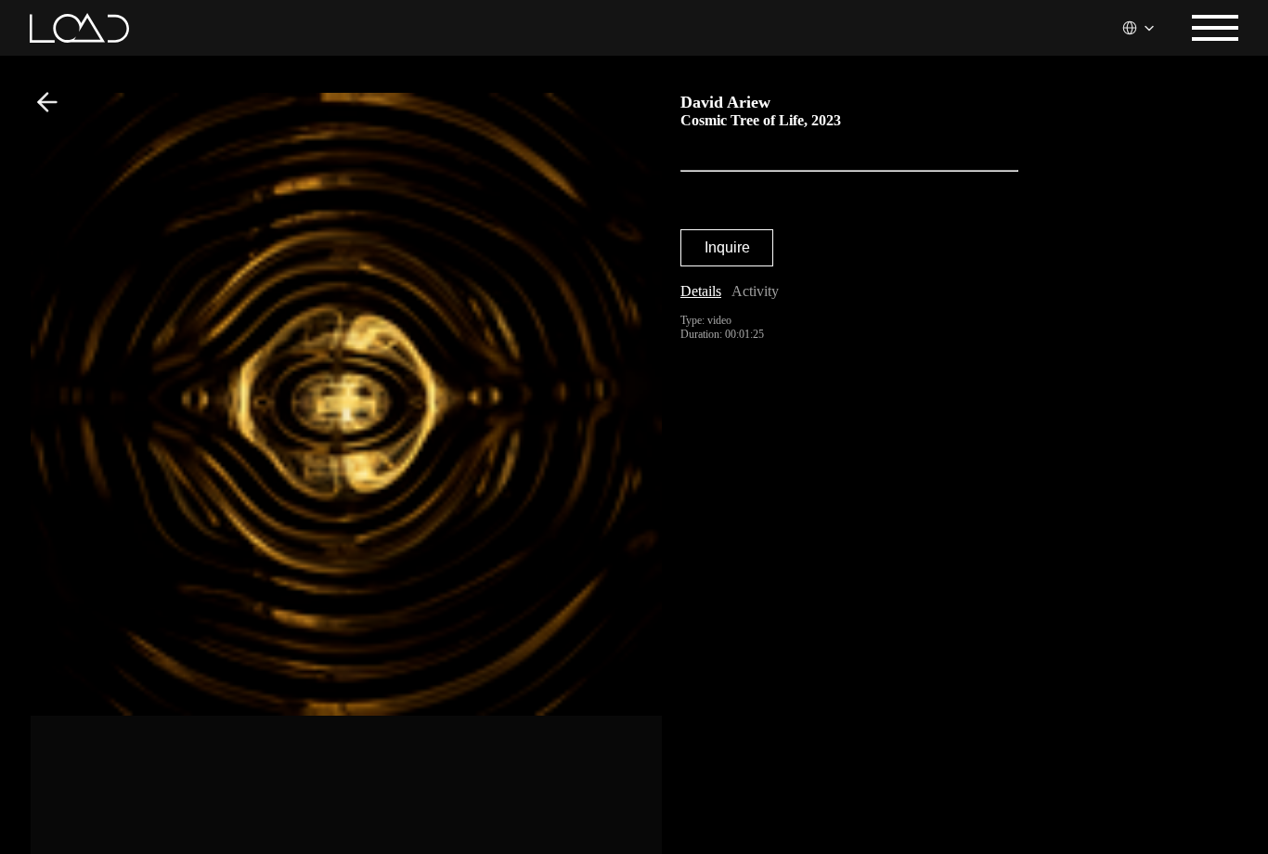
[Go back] (47, 102)
